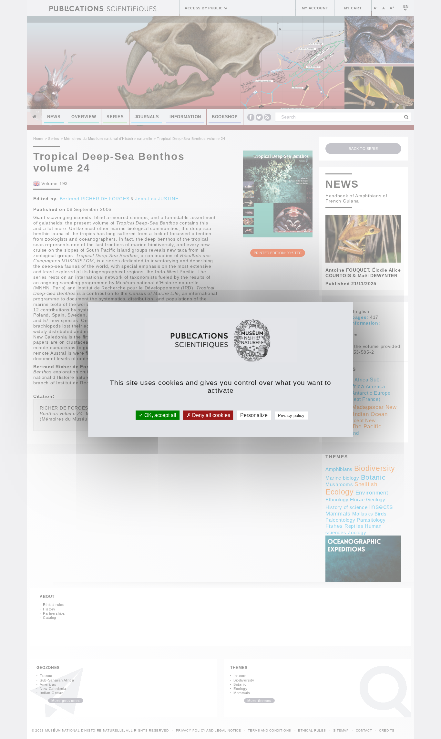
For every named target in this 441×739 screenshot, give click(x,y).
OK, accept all (159, 415)
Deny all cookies (210, 415)
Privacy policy (291, 415)
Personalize (254, 415)
